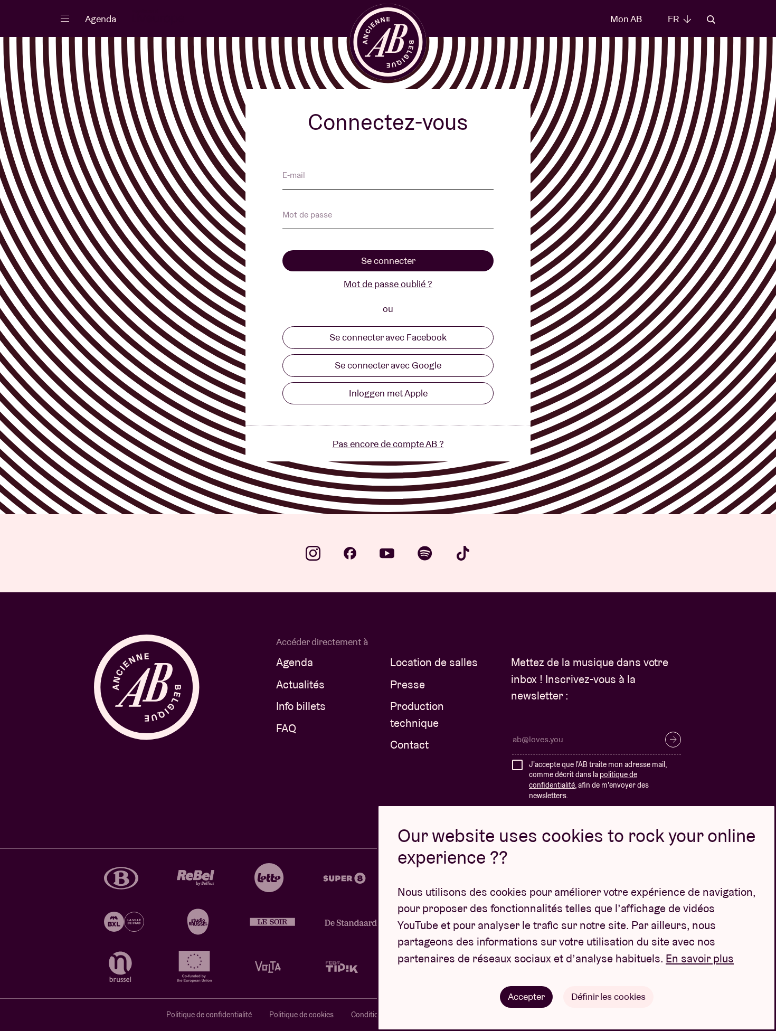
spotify (425, 553)
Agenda (100, 19)
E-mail (293, 176)
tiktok (463, 553)
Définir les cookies (608, 996)
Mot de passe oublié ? (388, 284)
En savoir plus (700, 958)
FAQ (286, 728)
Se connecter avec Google (388, 365)
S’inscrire (673, 740)
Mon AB (626, 19)
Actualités (300, 684)
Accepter (526, 996)
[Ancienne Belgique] (388, 42)
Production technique (417, 714)
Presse (407, 684)
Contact (409, 744)
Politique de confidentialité (209, 1014)
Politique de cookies (301, 1014)
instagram (313, 553)
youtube (387, 553)
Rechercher (711, 19)
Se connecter (388, 260)
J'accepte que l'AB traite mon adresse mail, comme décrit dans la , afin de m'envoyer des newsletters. (598, 780)
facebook (350, 553)
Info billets (301, 706)
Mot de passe (307, 215)
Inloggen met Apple (388, 393)
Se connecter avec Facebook (388, 337)
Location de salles (434, 662)
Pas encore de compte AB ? (388, 444)
